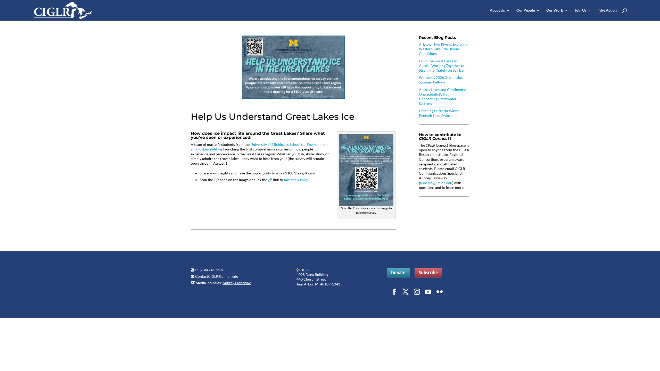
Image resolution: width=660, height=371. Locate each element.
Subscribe (428, 272)
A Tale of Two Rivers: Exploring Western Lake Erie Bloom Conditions (443, 49)
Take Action (607, 10)
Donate (398, 272)
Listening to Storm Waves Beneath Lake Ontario (439, 112)
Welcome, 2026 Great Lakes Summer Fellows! (441, 79)
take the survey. (296, 180)
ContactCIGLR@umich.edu (216, 276)
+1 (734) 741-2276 (209, 270)
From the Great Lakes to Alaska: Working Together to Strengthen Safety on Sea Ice (441, 65)
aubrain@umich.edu (436, 183)
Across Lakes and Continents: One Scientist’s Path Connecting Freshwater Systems (442, 96)
